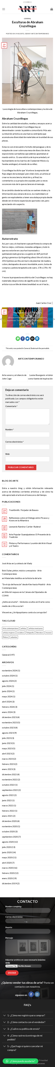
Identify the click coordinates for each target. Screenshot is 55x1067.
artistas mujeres (9, 633)
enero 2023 (7, 769)
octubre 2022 (8, 784)
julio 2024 (6, 686)
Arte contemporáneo (10, 628)
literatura (39, 633)
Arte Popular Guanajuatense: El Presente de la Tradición (29, 535)
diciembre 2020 (9, 821)
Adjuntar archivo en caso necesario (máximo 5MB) (25, 961)
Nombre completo (13, 906)
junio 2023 (7, 743)
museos (49, 633)
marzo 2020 (7, 867)
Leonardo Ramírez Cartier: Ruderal (25, 526)
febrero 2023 (8, 764)
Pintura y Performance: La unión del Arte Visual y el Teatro (30, 544)
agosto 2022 (8, 795)
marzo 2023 (7, 758)
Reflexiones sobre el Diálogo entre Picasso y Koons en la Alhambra (29, 519)
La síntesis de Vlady (23, 563)
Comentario (11, 406)
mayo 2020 (7, 857)
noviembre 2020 (9, 826)
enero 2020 (7, 878)
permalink (45, 348)
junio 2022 (7, 800)
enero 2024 (7, 712)
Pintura (5, 637)
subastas (14, 637)
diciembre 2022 (9, 774)
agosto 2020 (8, 841)
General (27, 18)
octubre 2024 (8, 675)
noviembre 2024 (9, 670)
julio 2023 (6, 738)
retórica (26, 157)
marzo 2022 (7, 805)
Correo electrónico (14, 442)
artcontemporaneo (40, 33)
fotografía (30, 633)
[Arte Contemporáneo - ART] (27, 9)
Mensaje (9, 938)
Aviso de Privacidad (39, 1060)
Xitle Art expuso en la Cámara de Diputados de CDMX (24, 594)
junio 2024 (7, 691)
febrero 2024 (8, 707)
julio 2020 (6, 847)
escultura (20, 633)
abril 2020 (6, 862)
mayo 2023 (7, 748)
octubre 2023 (8, 727)
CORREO (27, 2)
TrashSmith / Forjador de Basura (23, 510)
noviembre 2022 (9, 779)
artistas (23, 628)
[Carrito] (51, 9)
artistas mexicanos (36, 628)
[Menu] (3, 9)
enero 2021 (7, 816)
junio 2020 (7, 852)
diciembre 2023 (9, 717)
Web (7, 454)
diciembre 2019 (9, 883)
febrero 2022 (8, 810)
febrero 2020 (8, 873)
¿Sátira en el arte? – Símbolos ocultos (19, 602)
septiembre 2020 (10, 836)
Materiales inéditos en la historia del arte (23, 578)
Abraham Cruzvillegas (24, 127)
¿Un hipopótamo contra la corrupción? (29, 612)
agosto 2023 (8, 732)
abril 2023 (6, 753)
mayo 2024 (7, 696)
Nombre (9, 429)
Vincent (5, 612)
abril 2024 (6, 701)
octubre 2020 (8, 831)
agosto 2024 (8, 681)
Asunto (8, 927)
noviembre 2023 (9, 722)
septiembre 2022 (10, 790)
